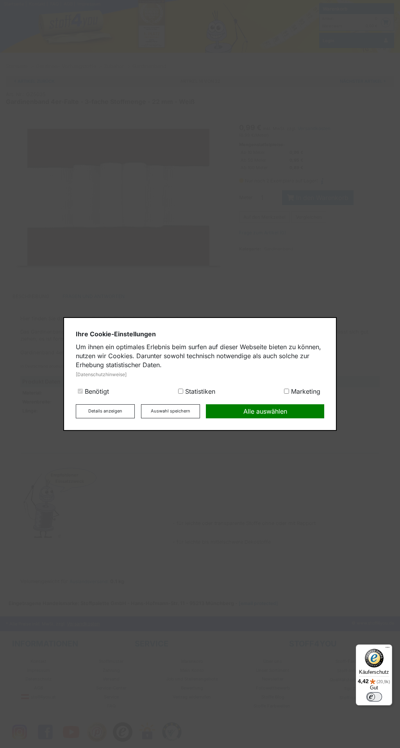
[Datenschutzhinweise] (101, 374)
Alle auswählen (265, 411)
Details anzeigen (105, 411)
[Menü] (387, 649)
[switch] (374, 697)
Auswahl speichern (170, 411)
